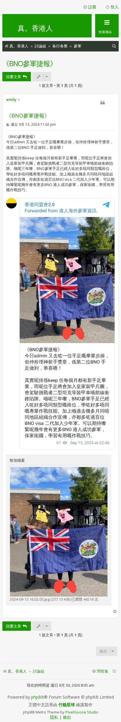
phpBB (37, 697)
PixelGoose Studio (81, 712)
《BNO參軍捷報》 (29, 63)
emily (11, 99)
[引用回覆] (102, 102)
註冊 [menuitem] (92, 7)
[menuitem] (114, 46)
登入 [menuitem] (114, 7)
